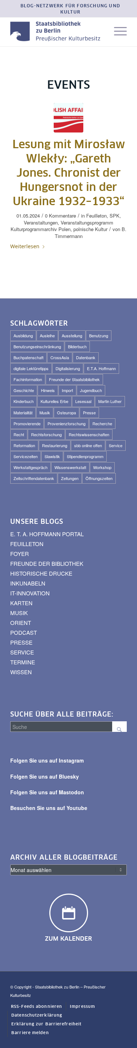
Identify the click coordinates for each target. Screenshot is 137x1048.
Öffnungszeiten (99, 478)
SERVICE (22, 652)
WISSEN (21, 672)
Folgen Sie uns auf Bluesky (44, 776)
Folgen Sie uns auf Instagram (47, 760)
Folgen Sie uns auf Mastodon (47, 792)
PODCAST (23, 632)
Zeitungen (70, 478)
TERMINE (22, 662)
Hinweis (48, 390)
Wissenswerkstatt (70, 467)
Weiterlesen (24, 246)
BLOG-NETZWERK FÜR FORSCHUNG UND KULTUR (70, 9)
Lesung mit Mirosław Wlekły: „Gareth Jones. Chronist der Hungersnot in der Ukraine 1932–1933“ (68, 173)
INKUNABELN (27, 583)
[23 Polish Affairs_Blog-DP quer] (68, 118)
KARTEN (21, 603)
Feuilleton (96, 215)
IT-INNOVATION (30, 593)
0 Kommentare (60, 215)
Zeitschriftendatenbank (34, 478)
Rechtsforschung (46, 434)
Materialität (23, 412)
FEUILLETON (26, 544)
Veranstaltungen (41, 222)
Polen (64, 229)
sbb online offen (88, 445)
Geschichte (24, 390)
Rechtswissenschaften (89, 434)
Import (67, 390)
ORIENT (20, 622)
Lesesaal (83, 401)
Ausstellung (72, 335)
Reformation (24, 445)
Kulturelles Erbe (54, 401)
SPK (114, 215)
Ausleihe (47, 335)
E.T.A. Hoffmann (101, 368)
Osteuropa (66, 412)
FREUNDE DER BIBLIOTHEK (46, 563)
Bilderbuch (77, 346)
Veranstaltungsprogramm (87, 222)
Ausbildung (23, 335)
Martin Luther (110, 401)
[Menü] (117, 31)
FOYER (19, 553)
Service (115, 445)
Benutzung (98, 335)
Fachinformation (28, 379)
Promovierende (27, 423)
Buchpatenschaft (28, 357)
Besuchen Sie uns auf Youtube (48, 807)
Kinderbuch (24, 401)
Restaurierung (54, 445)
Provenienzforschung (66, 423)
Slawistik (52, 456)
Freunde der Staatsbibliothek (74, 379)
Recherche (102, 423)
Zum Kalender (68, 939)
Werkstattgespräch (30, 467)
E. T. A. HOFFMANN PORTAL (47, 534)
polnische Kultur (90, 229)
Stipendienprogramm (85, 456)
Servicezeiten (26, 456)
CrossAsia (59, 357)
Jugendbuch (91, 390)
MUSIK (19, 613)
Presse (89, 412)
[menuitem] (70, 9)
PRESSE (21, 642)
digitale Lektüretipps (31, 368)
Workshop (102, 467)
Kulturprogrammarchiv (34, 229)
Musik (44, 412)
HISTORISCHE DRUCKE (41, 573)
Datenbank (85, 357)
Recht (19, 434)
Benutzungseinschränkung (37, 346)
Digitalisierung (68, 368)
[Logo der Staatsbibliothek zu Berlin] (56, 31)
